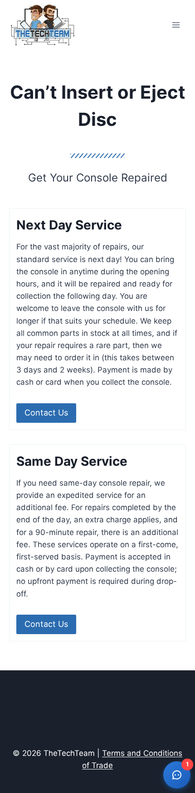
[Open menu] (175, 25)
